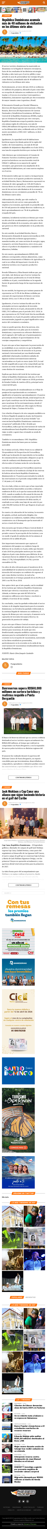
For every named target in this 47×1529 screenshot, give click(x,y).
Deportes (37, 1510)
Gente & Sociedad (24, 1510)
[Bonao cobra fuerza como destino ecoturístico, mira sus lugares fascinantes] (12, 1216)
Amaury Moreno (30, 1524)
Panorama (16, 1507)
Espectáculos (29, 1507)
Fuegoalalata (15, 33)
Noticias (6, 1507)
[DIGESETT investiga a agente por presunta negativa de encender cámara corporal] (12, 1238)
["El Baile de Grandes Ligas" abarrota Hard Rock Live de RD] (34, 1259)
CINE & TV (11, 1510)
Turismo (40, 1507)
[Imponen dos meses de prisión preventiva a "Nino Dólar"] (34, 1216)
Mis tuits (5, 1197)
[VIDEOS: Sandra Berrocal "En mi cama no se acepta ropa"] (12, 1281)
